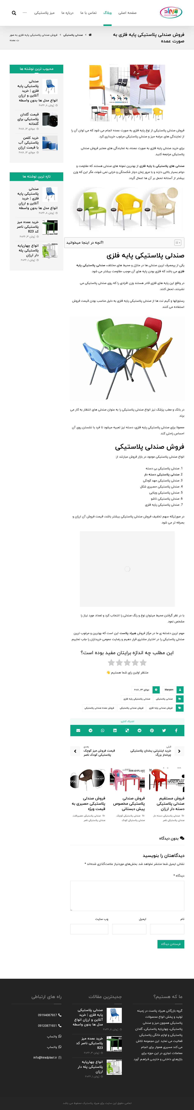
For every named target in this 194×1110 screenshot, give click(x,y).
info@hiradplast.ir (45, 1058)
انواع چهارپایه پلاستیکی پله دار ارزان (28, 250)
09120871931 (47, 1026)
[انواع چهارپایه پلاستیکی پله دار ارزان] (50, 251)
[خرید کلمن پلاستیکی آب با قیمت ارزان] (50, 143)
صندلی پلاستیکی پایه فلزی (137, 698)
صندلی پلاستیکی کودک (133, 820)
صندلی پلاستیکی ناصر (173, 820)
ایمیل (142, 919)
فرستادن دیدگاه (171, 944)
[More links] (24, 13)
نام (182, 919)
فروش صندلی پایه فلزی (161, 708)
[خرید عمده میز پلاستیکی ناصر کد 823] (50, 227)
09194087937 (47, 1015)
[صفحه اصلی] (90, 35)
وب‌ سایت (101, 919)
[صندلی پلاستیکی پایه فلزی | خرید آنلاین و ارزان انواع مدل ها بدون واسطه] (50, 86)
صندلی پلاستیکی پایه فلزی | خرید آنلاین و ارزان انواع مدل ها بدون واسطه (37, 91)
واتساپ (52, 1037)
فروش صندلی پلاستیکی (131, 708)
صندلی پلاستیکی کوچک (128, 815)
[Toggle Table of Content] (175, 242)
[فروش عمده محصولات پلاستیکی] (171, 12)
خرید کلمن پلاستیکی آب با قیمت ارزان (28, 143)
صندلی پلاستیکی (164, 698)
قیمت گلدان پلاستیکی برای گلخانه (28, 119)
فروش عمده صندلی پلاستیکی (99, 708)
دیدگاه (179, 876)
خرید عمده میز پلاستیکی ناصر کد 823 (28, 227)
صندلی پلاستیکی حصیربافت (87, 815)
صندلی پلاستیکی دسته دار (166, 815)
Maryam (169, 689)
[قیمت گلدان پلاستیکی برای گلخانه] (50, 119)
